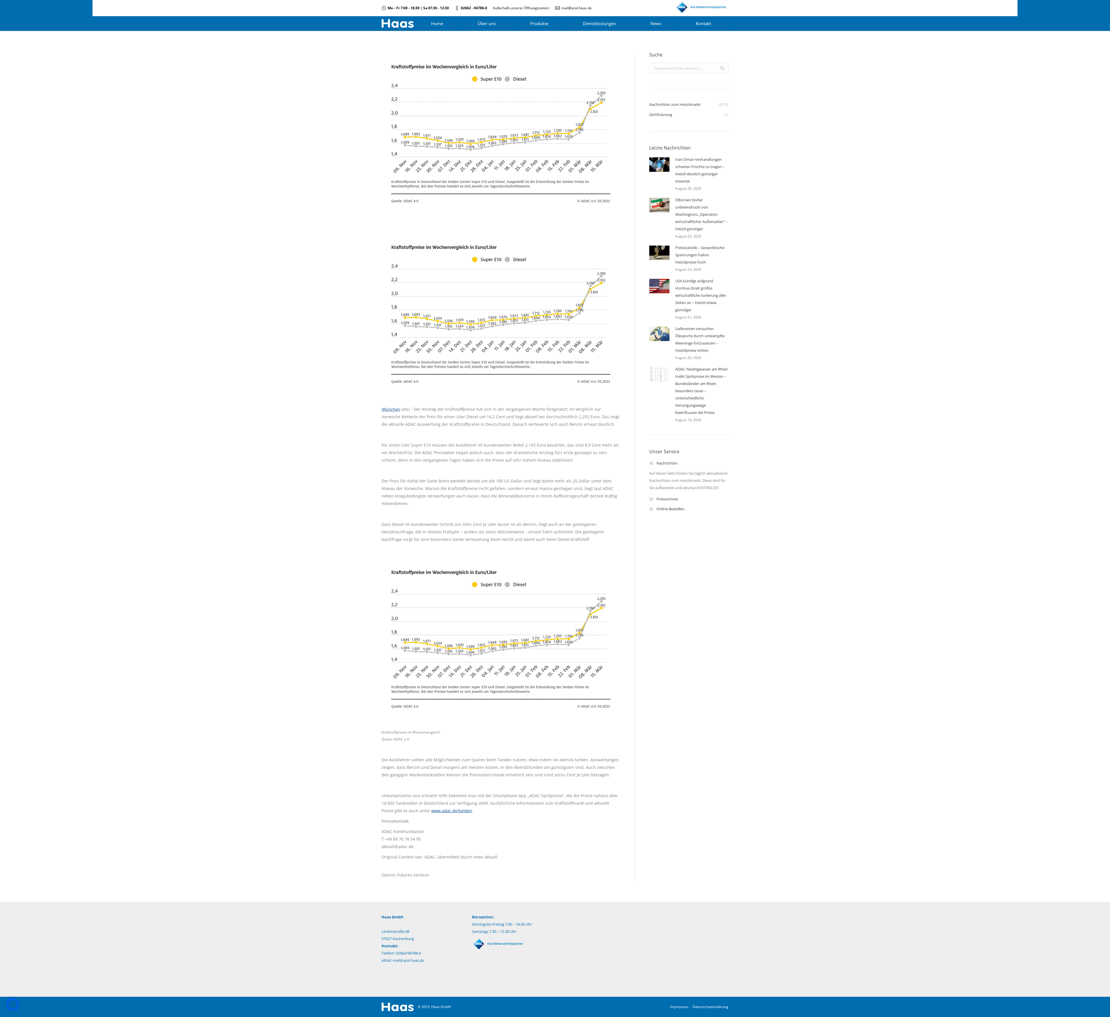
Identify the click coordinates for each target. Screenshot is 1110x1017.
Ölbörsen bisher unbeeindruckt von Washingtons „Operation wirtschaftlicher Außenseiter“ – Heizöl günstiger (701, 214)
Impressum (679, 1006)
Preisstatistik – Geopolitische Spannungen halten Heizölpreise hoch (699, 255)
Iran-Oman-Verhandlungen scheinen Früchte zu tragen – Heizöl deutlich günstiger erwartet (700, 170)
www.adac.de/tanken (451, 810)
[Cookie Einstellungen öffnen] (13, 1009)
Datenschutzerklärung (710, 1006)
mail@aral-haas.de (576, 7)
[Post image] (659, 164)
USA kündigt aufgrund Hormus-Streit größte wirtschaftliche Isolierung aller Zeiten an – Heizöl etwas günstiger (700, 295)
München (391, 409)
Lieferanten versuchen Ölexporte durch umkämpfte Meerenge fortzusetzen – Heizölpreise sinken (700, 339)
